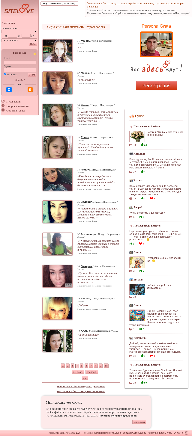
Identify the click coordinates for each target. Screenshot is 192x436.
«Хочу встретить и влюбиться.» (147, 212)
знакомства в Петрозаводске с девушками (81, 386)
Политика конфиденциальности (118, 415)
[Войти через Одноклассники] (30, 89)
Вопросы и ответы (17, 106)
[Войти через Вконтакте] (9, 89)
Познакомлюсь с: (10, 28)
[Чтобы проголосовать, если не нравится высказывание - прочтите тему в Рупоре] (151, 198)
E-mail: (7, 58)
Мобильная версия (120, 432)
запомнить (12, 74)
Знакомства (8, 23)
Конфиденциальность (160, 432)
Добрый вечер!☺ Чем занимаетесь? (159, 286)
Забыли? (20, 80)
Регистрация (156, 85)
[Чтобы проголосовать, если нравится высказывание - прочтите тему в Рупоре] (142, 144)
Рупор (140, 116)
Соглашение (139, 432)
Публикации (13, 101)
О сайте (178, 432)
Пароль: (7, 66)
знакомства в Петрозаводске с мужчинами (81, 391)
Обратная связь (15, 110)
